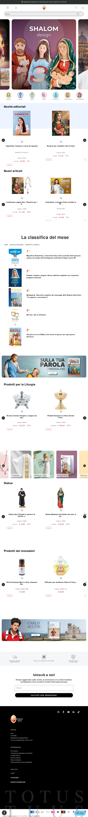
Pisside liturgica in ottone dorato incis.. (60, 416)
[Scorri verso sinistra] (3, 140)
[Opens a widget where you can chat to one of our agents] (80, 813)
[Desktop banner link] (44, 365)
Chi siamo (14, 751)
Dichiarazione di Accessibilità (21, 762)
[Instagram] (58, 712)
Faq (12, 733)
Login (12, 773)
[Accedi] (25, 7)
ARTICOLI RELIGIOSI (17, 245)
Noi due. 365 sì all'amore (36, 315)
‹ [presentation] (3, 55)
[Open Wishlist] (76, 7)
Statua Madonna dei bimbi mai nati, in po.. (61, 515)
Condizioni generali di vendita (21, 753)
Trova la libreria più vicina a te (21, 740)
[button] (4, 812)
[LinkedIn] (73, 712)
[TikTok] (78, 712)
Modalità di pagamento (19, 738)
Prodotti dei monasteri (19, 551)
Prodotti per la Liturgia (19, 384)
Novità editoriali (15, 107)
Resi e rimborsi (16, 760)
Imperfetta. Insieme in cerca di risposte (22, 146)
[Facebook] (63, 712)
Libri (6, 245)
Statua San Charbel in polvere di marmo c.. (22, 515)
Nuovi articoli (13, 171)
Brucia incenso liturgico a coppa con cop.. (22, 416)
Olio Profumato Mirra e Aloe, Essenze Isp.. (21, 583)
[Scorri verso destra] (84, 140)
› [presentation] (84, 55)
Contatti (14, 736)
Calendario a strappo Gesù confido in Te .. (61, 203)
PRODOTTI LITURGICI (32, 245)
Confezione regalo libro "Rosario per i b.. (21, 203)
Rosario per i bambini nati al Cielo (61, 146)
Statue (8, 483)
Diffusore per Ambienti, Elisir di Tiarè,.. (61, 582)
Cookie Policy (15, 755)
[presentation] (3, 465)
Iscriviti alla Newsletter (44, 695)
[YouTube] (68, 712)
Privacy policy (15, 758)
